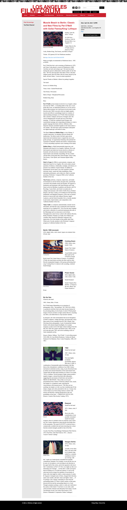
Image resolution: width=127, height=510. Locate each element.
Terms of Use (102, 503)
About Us (82, 15)
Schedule (32, 15)
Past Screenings (29, 22)
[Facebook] (73, 7)
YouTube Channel (29, 25)
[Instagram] (79, 7)
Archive (39, 15)
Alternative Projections (71, 15)
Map (82, 31)
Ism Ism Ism (60, 15)
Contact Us (91, 15)
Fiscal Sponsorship (49, 15)
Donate (85, 12)
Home (25, 15)
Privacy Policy (95, 503)
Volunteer (95, 12)
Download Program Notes (91, 35)
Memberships (77, 12)
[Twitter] (76, 7)
